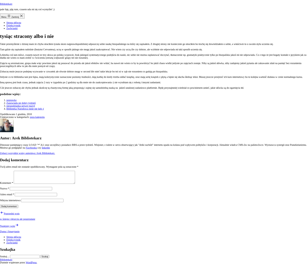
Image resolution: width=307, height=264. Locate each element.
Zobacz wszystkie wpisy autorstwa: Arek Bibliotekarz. (27, 153)
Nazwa (4, 188)
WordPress (31, 262)
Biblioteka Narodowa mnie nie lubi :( (25, 108)
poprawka (11, 100)
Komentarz (6, 183)
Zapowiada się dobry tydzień (21, 103)
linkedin (46, 147)
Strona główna (13, 22)
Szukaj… (4, 256)
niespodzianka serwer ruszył (20, 106)
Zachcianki (12, 28)
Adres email (7, 194)
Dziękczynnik (13, 25)
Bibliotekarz (6, 4)
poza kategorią (37, 117)
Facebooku (31, 147)
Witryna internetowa (10, 200)
